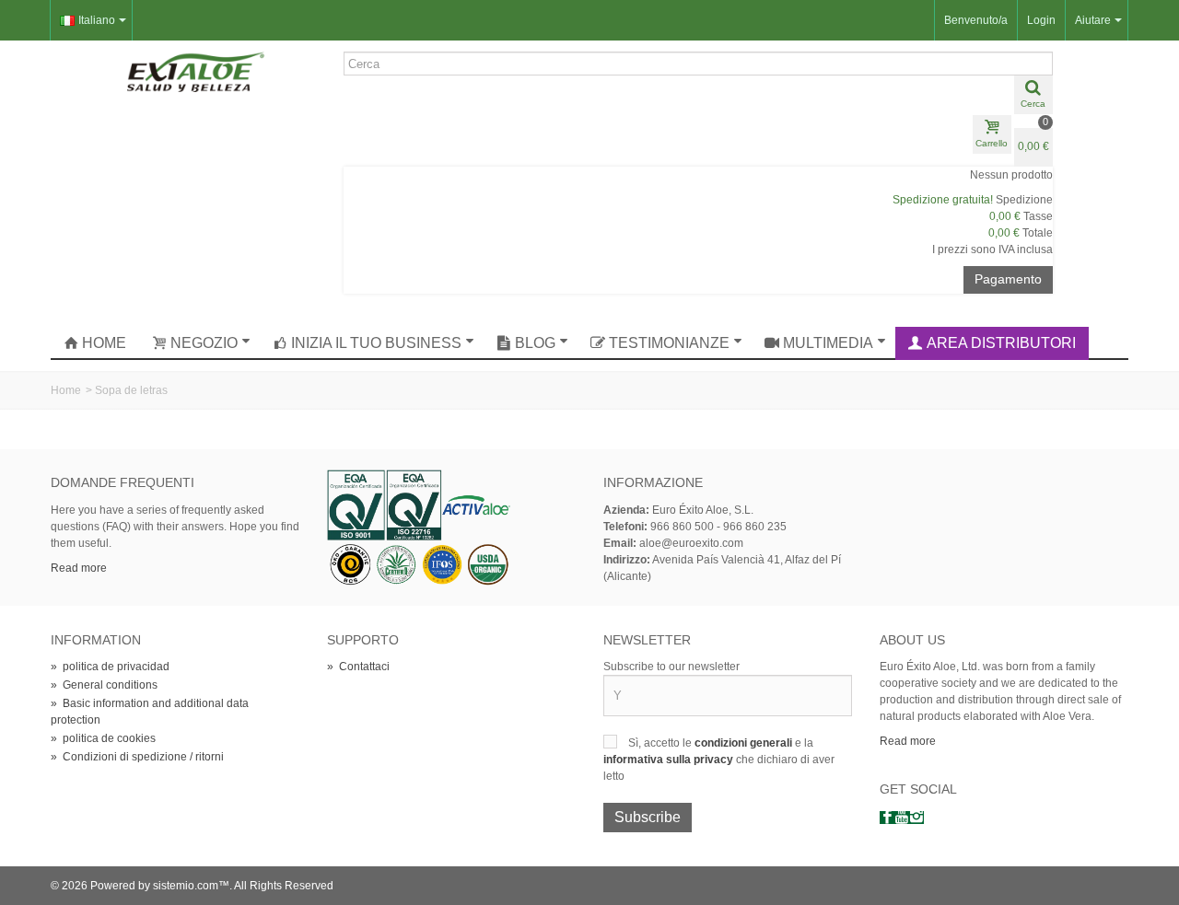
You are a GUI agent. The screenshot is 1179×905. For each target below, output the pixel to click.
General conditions (104, 685)
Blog (535, 343)
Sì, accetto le (661, 743)
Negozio (204, 343)
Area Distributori (1001, 343)
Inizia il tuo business (376, 343)
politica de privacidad (110, 666)
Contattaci (358, 666)
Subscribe (647, 817)
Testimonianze (669, 343)
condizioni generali (745, 743)
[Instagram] (916, 817)
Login (1041, 20)
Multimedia (828, 343)
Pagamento (1008, 279)
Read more (79, 568)
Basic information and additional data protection (150, 711)
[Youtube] (901, 817)
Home (104, 343)
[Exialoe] (196, 70)
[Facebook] (887, 817)
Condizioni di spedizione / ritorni (137, 756)
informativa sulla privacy (669, 759)
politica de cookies (103, 738)
